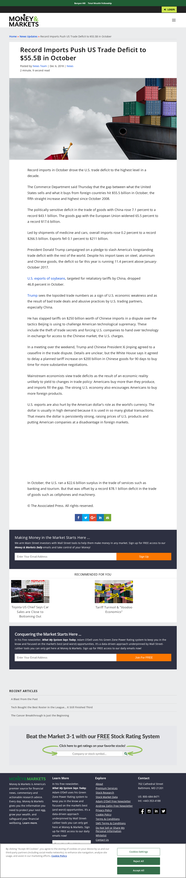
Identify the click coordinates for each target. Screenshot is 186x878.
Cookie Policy (103, 814)
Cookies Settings (138, 851)
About (99, 784)
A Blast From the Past (24, 699)
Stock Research (105, 792)
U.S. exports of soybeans (46, 278)
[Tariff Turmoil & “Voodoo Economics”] (114, 591)
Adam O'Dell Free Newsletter (113, 801)
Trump (32, 295)
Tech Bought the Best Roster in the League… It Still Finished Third (52, 707)
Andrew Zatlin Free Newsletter (114, 806)
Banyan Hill (79, 3)
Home (13, 36)
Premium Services (107, 788)
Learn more (30, 823)
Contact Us (102, 840)
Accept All (138, 870)
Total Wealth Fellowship (100, 3)
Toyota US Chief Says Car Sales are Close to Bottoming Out (30, 611)
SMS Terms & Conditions (111, 823)
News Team (40, 66)
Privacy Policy (104, 810)
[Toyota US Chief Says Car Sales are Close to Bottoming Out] (30, 591)
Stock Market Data (107, 797)
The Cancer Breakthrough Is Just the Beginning (40, 715)
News (70, 66)
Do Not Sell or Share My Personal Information (110, 829)
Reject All (138, 861)
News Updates (28, 36)
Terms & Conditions (108, 819)
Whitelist (101, 835)
